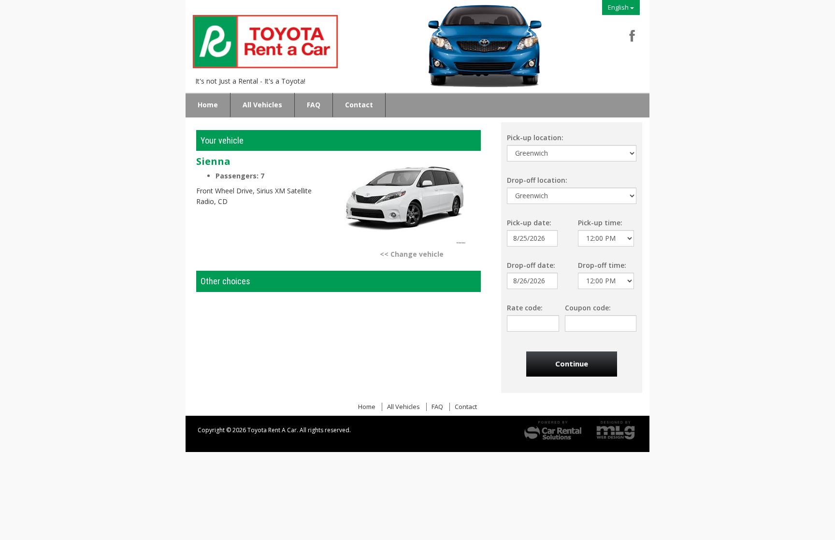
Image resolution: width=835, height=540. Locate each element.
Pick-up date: (529, 222)
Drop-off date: (531, 265)
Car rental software (553, 430)
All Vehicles (262, 104)
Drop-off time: (602, 265)
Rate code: (525, 307)
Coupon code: (588, 307)
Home (208, 104)
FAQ (313, 104)
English (619, 7)
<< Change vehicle (412, 254)
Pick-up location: (535, 137)
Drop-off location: (537, 180)
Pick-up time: (600, 222)
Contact (359, 104)
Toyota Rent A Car (270, 44)
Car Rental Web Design (615, 430)
